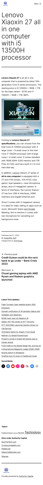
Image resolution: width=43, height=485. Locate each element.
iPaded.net (6, 449)
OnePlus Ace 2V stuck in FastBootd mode (19, 356)
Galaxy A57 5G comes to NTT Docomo (18, 322)
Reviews (21, 433)
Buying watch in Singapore (13, 353)
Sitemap (5, 456)
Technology (18, 241)
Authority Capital (26, 476)
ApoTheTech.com (9, 442)
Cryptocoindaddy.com (11, 445)
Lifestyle (15, 433)
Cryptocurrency (7, 433)
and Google (29, 209)
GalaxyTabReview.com (11, 452)
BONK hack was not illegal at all (15, 318)
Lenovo (16, 173)
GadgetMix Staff (10, 238)
